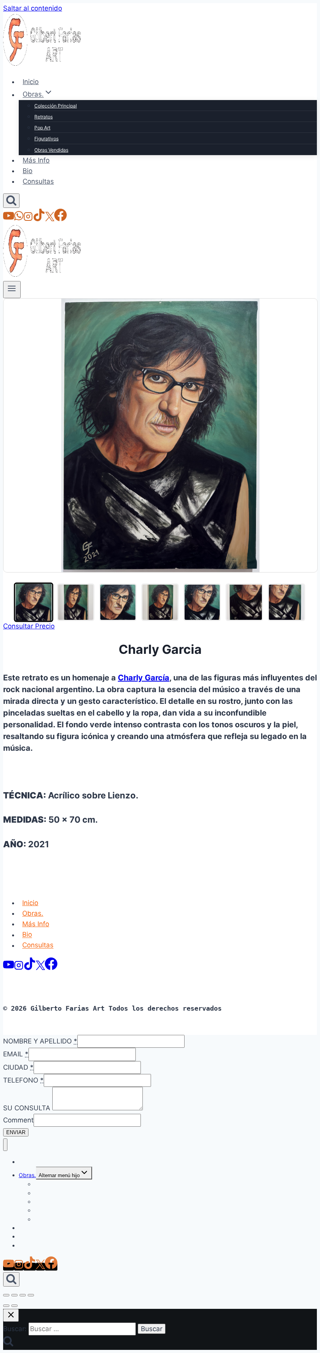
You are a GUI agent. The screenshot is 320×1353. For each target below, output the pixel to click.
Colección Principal (55, 106)
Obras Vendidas (51, 150)
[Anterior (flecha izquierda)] (6, 1306)
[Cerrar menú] (5, 1144)
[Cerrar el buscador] (11, 1315)
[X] (49, 219)
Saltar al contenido (32, 8)
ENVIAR (15, 1132)
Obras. (32, 913)
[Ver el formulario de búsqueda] (11, 200)
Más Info (36, 160)
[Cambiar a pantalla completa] (14, 1295)
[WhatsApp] (18, 219)
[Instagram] (28, 219)
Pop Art (42, 128)
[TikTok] (39, 219)
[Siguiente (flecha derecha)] (14, 1306)
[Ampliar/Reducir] (6, 1295)
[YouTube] (8, 219)
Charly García (143, 677)
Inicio (31, 82)
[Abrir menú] (12, 289)
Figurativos (46, 138)
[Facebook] (60, 219)
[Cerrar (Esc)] (31, 1295)
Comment (18, 1120)
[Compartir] (23, 1295)
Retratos (43, 117)
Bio (27, 171)
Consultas (38, 181)
